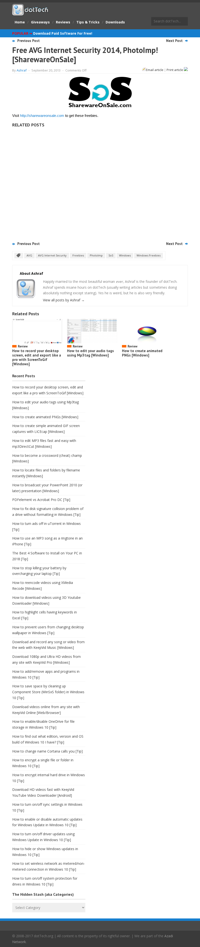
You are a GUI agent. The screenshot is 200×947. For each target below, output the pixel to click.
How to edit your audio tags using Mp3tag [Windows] (90, 352)
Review (23, 346)
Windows (125, 255)
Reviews (63, 22)
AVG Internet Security (52, 255)
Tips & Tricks (88, 22)
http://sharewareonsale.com (42, 115)
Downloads (115, 22)
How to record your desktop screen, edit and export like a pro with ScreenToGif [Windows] (36, 357)
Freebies (78, 255)
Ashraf (22, 70)
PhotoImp (96, 255)
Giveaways (40, 22)
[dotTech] (30, 13)
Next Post (174, 40)
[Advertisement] (100, 182)
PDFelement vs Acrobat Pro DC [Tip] (41, 499)
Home (20, 22)
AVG (29, 255)
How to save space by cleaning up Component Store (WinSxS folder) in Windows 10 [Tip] (48, 692)
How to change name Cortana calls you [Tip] (47, 751)
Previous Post (28, 40)
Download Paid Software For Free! (62, 33)
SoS (111, 255)
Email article (154, 70)
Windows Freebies (148, 255)
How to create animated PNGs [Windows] (142, 352)
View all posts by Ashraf (64, 300)
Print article (175, 70)
